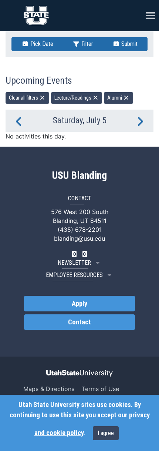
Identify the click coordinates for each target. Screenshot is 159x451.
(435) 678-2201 (80, 229)
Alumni (115, 98)
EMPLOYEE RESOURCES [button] (74, 275)
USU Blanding (79, 175)
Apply (79, 304)
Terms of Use (100, 388)
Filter (86, 43)
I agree (106, 433)
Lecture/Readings (73, 98)
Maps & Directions (48, 388)
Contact (79, 322)
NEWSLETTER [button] (74, 263)
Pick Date (41, 43)
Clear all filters (24, 98)
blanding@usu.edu (79, 238)
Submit (129, 43)
